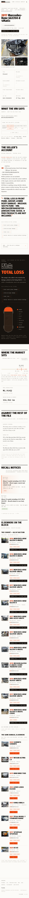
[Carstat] (5, 2)
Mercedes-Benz (13, 882)
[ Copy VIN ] (14, 132)
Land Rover (16, 884)
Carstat (3, 888)
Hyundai (3, 882)
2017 (11, 9)
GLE (7, 9)
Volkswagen (9, 884)
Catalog (17, 1)
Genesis (3, 884)
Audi (22, 882)
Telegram (21, 894)
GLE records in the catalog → (10, 726)
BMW (19, 882)
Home (13, 1)
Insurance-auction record (9, 8)
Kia (7, 882)
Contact (23, 1)
